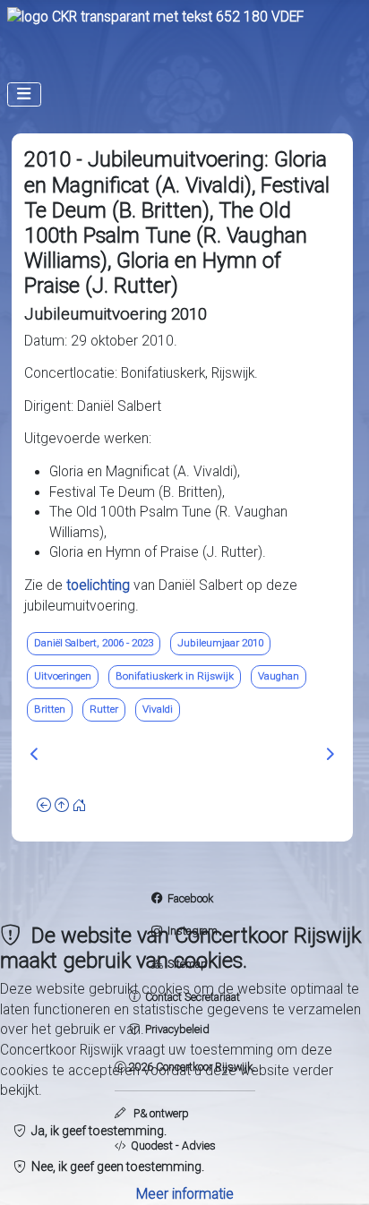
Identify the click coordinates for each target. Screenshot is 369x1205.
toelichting (99, 585)
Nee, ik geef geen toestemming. (115, 1166)
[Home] (80, 806)
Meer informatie (185, 1194)
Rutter (104, 709)
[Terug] (44, 806)
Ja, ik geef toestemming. (96, 1131)
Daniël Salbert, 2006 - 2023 (93, 643)
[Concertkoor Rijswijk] (155, 17)
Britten (49, 709)
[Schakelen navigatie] (24, 94)
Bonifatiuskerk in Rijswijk (175, 676)
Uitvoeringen (62, 676)
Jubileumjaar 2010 (220, 643)
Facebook (190, 898)
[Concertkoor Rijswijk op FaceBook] (156, 898)
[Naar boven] (62, 806)
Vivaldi (157, 709)
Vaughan (278, 676)
